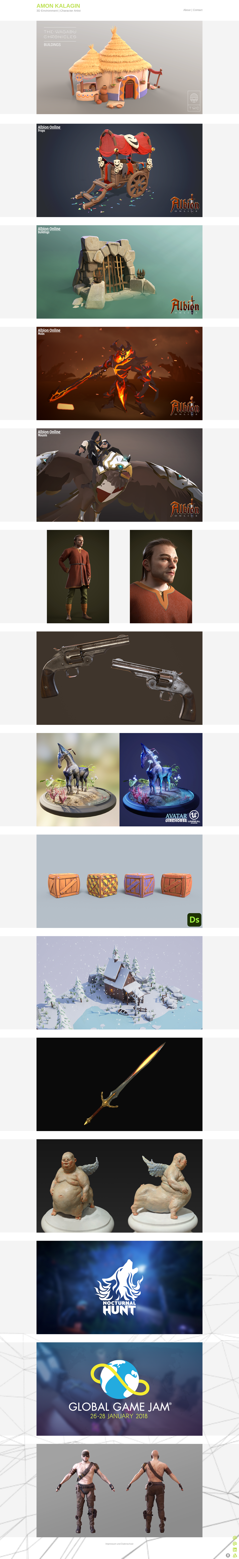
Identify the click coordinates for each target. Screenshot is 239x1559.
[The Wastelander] (119, 1536)
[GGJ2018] (119, 1434)
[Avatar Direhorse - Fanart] (119, 825)
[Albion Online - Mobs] (119, 419)
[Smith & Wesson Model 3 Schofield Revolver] (119, 723)
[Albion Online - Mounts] (119, 520)
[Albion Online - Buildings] (119, 317)
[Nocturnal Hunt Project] (119, 1333)
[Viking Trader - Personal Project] (119, 622)
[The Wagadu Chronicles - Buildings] (119, 113)
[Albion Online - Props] (119, 215)
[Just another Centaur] (119, 1231)
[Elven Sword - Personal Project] (119, 1129)
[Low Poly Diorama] (119, 1028)
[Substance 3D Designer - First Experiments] (119, 926)
